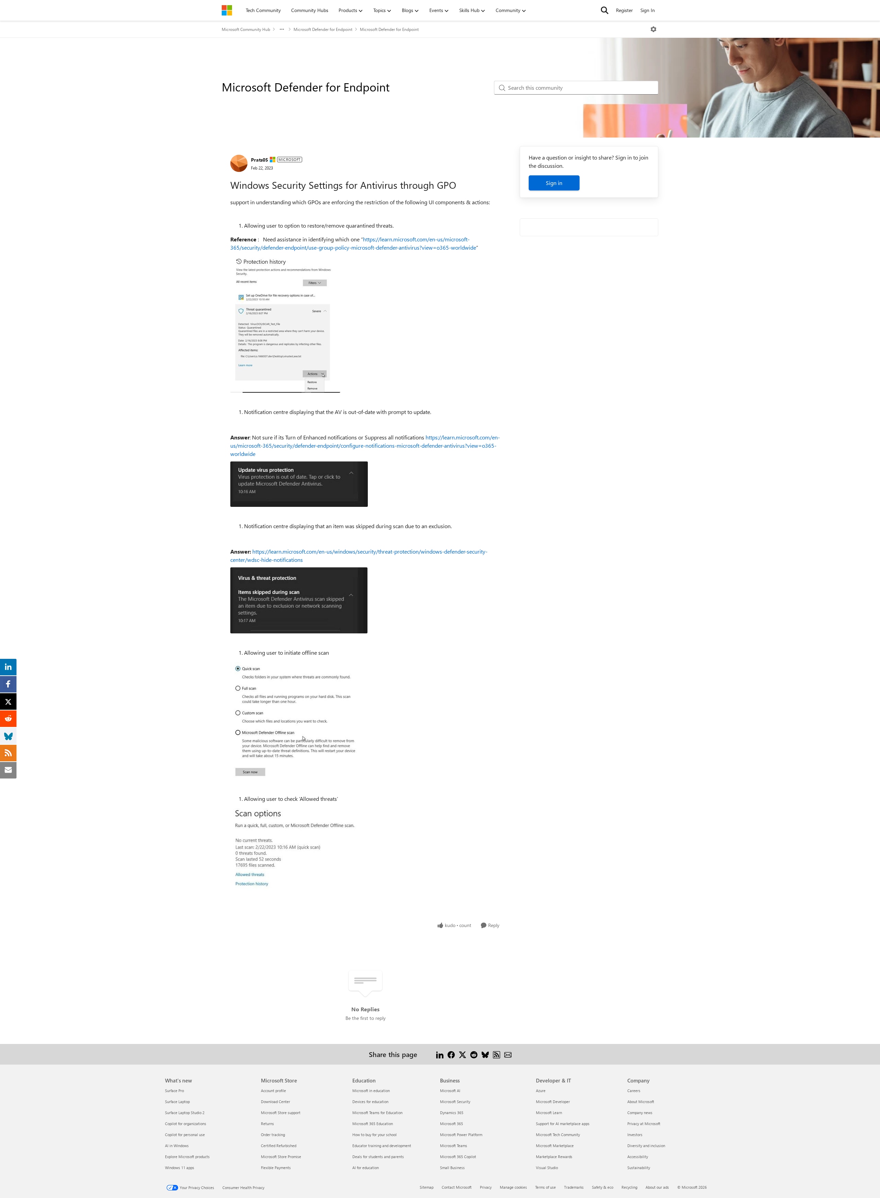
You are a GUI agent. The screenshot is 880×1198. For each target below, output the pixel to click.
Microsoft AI (450, 1090)
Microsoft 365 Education (372, 1123)
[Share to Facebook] (451, 1054)
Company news (639, 1112)
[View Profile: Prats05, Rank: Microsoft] (239, 163)
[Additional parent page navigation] (282, 29)
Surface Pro (174, 1090)
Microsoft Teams (453, 1145)
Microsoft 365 (451, 1123)
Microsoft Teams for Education (377, 1112)
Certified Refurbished (278, 1145)
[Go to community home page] (227, 10)
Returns (267, 1123)
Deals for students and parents (378, 1156)
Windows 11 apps (179, 1167)
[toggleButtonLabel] (653, 29)
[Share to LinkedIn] (439, 1054)
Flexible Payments (276, 1167)
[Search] (605, 10)
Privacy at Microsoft (643, 1123)
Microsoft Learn (549, 1112)
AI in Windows (177, 1145)
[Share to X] (462, 1054)
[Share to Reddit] (473, 1054)
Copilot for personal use (185, 1134)
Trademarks (574, 1187)
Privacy (486, 1187)
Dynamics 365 (451, 1112)
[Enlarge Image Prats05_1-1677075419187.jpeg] (299, 484)
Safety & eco (602, 1187)
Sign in (554, 182)
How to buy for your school (374, 1134)
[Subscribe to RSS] (496, 1054)
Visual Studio (547, 1167)
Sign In (647, 10)
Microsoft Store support (280, 1112)
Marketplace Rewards (554, 1156)
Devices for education (370, 1101)
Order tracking (273, 1134)
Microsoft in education (371, 1090)
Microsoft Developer (553, 1101)
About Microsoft (640, 1101)
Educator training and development (381, 1145)
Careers (633, 1090)
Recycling (629, 1187)
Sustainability (638, 1167)
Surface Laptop (177, 1101)
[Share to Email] (508, 1054)
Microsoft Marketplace (555, 1145)
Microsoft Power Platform (461, 1134)
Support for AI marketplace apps (563, 1123)
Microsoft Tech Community (558, 1134)
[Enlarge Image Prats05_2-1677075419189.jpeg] (298, 600)
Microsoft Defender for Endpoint (323, 29)
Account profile (273, 1090)
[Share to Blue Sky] (485, 1054)
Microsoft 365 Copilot (458, 1156)
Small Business (452, 1167)
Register (624, 10)
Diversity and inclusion (646, 1145)
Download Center (275, 1101)
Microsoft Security (455, 1101)
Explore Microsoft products (187, 1156)
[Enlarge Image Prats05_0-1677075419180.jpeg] (285, 324)
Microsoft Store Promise (281, 1156)
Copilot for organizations (185, 1123)
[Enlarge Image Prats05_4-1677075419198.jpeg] (298, 850)
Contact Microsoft (457, 1187)
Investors (634, 1134)
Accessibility (637, 1156)
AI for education (365, 1167)
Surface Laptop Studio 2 (185, 1112)
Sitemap (426, 1187)
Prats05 (259, 159)
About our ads (657, 1187)
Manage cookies (513, 1187)
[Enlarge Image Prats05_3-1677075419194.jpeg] (299, 721)
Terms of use (545, 1187)
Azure (541, 1090)
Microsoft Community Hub (246, 29)
